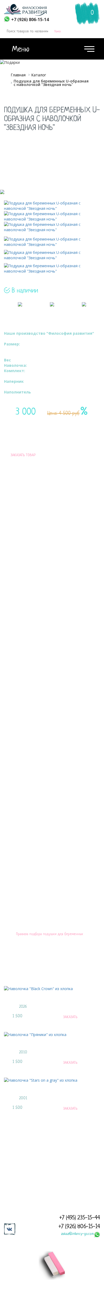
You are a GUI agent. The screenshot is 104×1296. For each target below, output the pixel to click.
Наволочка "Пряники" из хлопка (37, 1045)
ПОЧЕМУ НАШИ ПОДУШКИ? (52, 883)
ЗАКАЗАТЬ (70, 1017)
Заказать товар (23, 455)
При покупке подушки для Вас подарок (83, 455)
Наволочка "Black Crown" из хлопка (41, 999)
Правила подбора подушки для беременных (49, 934)
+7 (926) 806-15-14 (79, 1226)
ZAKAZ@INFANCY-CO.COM (73, 1174)
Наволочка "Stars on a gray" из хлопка (45, 1091)
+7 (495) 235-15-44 (79, 1218)
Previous (6, 980)
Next (97, 980)
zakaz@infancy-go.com (77, 1234)
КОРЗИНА (89, 5)
